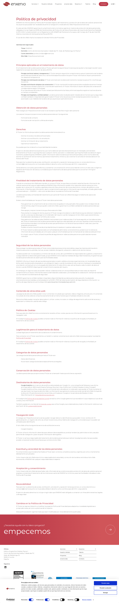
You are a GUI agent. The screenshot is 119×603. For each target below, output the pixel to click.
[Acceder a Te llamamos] (110, 530)
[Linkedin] (5, 567)
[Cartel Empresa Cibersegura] (37, 575)
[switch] (47, 599)
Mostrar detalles (87, 599)
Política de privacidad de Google (38, 398)
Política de (31, 319)
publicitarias (35, 406)
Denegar (105, 592)
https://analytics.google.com (44, 395)
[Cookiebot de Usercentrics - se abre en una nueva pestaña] (10, 600)
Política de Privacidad (23, 338)
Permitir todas (106, 583)
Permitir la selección (105, 588)
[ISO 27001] (20, 575)
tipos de (46, 404)
